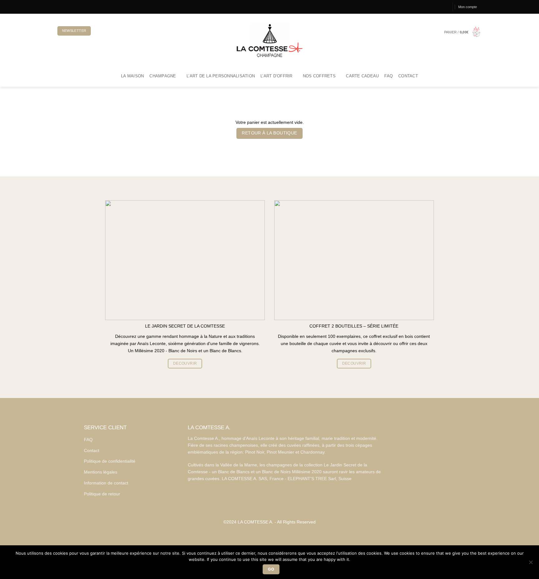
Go (271, 569)
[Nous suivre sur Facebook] (59, 6)
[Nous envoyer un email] (75, 6)
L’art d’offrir (276, 76)
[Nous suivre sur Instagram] (65, 6)
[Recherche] (445, 7)
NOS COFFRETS (319, 76)
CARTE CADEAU (362, 76)
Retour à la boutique (269, 133)
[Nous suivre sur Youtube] (80, 6)
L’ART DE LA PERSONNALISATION (221, 76)
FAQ (388, 76)
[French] (99, 31)
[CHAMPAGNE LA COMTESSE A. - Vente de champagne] (269, 40)
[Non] (530, 564)
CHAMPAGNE (162, 76)
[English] (109, 31)
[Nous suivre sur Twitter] (70, 6)
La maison (132, 76)
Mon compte (467, 7)
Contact (408, 76)
